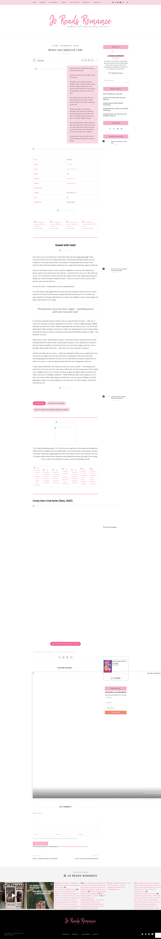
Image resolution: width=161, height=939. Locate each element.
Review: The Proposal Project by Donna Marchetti (119, 269)
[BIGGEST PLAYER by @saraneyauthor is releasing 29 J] (40, 895)
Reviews (42, 2)
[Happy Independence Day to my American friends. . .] (120, 895)
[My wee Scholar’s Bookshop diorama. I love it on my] (13, 895)
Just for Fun (74, 2)
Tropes (64, 2)
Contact (75, 934)
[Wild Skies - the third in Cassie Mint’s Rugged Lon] (67, 895)
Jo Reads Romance (82, 876)
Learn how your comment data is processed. (73, 846)
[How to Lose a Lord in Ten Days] (108, 666)
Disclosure (86, 934)
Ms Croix (36, 380)
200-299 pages (37, 652)
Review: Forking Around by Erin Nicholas (45, 858)
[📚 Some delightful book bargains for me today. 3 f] (93, 895)
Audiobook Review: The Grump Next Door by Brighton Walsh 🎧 (115, 115)
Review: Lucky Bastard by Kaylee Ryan (86, 858)
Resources (86, 2)
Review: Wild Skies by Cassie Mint (112, 94)
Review (76, 46)
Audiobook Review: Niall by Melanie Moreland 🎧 (118, 397)
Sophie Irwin (116, 665)
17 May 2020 (65, 54)
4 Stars (55, 46)
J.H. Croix (69, 164)
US (76, 192)
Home (34, 2)
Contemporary (66, 46)
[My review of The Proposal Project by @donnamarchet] (147, 895)
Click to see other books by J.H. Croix (65, 644)
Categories (53, 2)
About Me (96, 2)
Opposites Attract (71, 183)
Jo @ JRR (40, 61)
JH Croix (57, 652)
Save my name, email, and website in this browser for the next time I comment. (55, 838)
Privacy (95, 934)
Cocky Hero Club (71, 169)
